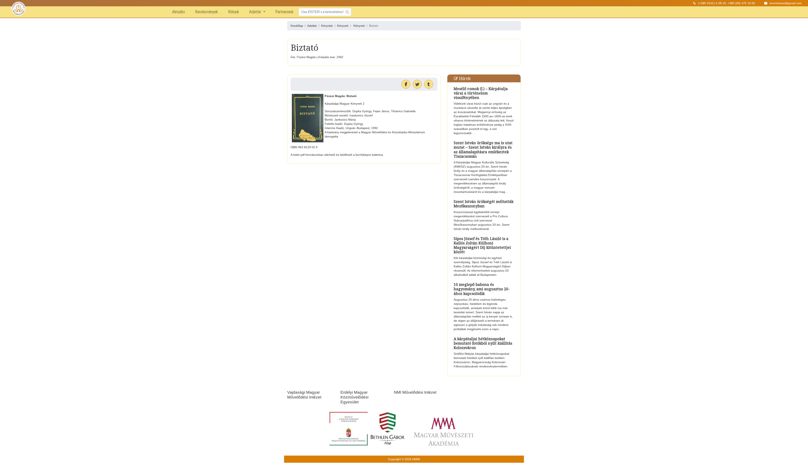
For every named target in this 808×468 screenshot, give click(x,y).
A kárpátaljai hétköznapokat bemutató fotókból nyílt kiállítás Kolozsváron (483, 343)
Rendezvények (206, 11)
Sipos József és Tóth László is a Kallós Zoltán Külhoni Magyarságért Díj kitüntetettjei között (482, 245)
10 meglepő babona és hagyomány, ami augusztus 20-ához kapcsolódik (482, 289)
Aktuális (178, 11)
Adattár (255, 11)
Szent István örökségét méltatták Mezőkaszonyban (483, 203)
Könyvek (359, 25)
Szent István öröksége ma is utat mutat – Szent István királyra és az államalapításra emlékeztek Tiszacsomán (483, 149)
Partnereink (284, 11)
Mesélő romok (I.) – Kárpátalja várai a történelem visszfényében (481, 93)
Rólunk (233, 11)
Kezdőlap (297, 25)
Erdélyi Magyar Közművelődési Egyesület (354, 397)
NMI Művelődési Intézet (415, 392)
